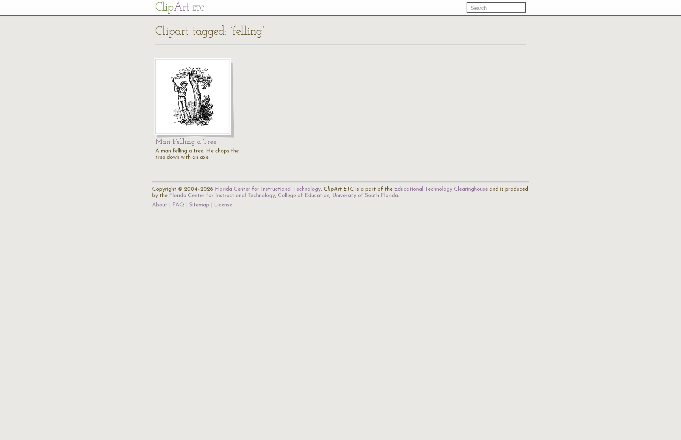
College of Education (303, 196)
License (223, 205)
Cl (179, 8)
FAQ (178, 205)
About (159, 205)
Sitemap (199, 205)
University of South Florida (365, 196)
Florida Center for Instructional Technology (268, 189)
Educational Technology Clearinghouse (441, 189)
